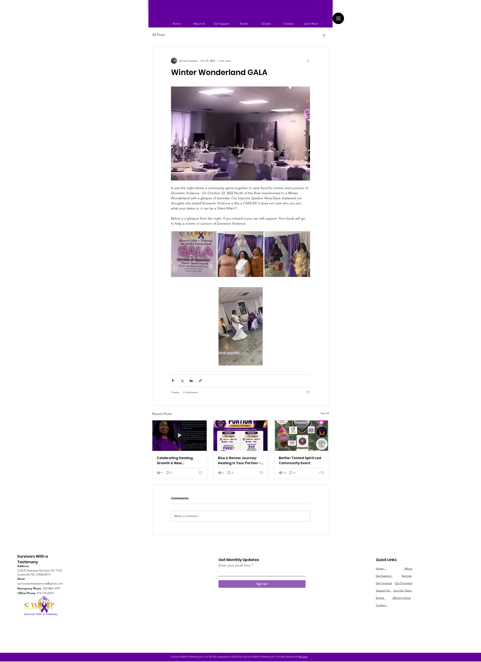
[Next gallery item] (305, 133)
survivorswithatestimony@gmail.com (40, 583)
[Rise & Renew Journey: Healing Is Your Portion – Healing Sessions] (240, 435)
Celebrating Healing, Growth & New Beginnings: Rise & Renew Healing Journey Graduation (179, 461)
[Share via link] (200, 380)
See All (325, 413)
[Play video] (240, 326)
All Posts (158, 35)
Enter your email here (235, 565)
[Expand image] (240, 133)
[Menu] (338, 18)
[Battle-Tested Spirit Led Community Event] (301, 435)
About (408, 568)
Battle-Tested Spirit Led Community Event (300, 460)
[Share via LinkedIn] (191, 380)
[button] (324, 34)
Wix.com (303, 656)
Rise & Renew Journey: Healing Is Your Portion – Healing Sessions (239, 461)
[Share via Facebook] (173, 380)
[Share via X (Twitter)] (182, 380)
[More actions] (308, 60)
